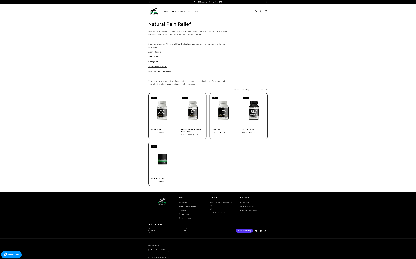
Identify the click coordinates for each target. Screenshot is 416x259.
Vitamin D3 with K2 (250, 129)
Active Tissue (154, 52)
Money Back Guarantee (187, 206)
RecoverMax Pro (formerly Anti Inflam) (191, 130)
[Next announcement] (266, 2)
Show (11, 254)
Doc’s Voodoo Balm (158, 178)
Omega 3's (216, 129)
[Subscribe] (185, 230)
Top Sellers (183, 203)
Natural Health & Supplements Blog (221, 204)
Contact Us (183, 210)
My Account (244, 203)
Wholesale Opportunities (249, 210)
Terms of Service (185, 218)
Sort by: (236, 90)
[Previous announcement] (149, 2)
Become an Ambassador (249, 206)
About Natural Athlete (218, 213)
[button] (173, 11)
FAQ (211, 209)
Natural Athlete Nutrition (161, 257)
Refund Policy (184, 214)
